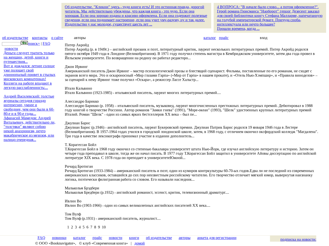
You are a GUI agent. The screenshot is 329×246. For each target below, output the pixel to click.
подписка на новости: (298, 239)
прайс (224, 38)
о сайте (57, 38)
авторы (185, 238)
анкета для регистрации (217, 238)
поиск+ (34, 43)
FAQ (46, 43)
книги (134, 238)
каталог (210, 38)
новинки (59, 238)
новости (11, 49)
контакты (39, 38)
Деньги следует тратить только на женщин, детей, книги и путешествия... (29, 57)
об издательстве (15, 38)
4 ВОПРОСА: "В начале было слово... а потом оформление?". (269, 18)
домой (139, 243)
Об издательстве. (136, 15)
